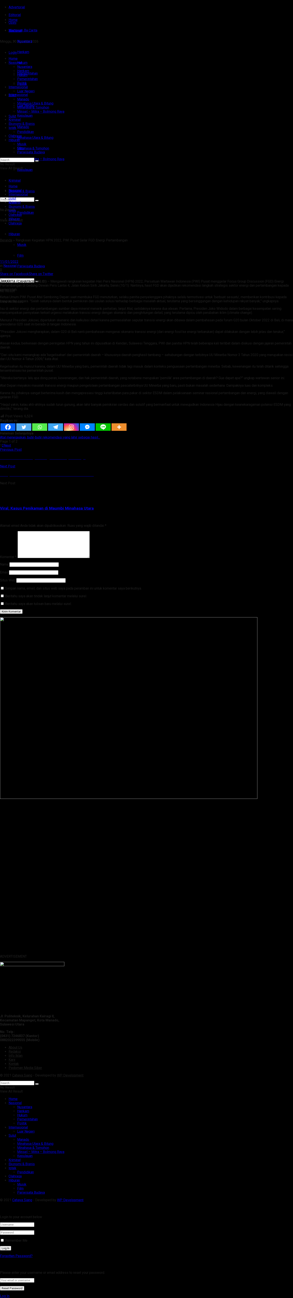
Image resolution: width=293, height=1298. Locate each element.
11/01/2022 (9, 262)
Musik (21, 245)
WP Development (70, 1075)
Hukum (22, 75)
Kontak (14, 1064)
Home (13, 20)
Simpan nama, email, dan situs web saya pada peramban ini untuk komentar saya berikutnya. (73, 588)
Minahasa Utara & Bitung (35, 138)
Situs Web (7, 580)
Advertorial (17, 7)
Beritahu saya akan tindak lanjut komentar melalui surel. (46, 596)
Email (4, 572)
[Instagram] (71, 427)
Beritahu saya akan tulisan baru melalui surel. (38, 604)
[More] (119, 427)
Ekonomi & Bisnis (22, 124)
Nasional (15, 63)
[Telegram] (55, 427)
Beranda (6, 240)
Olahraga (15, 136)
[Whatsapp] (39, 427)
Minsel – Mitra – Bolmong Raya (40, 159)
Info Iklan (16, 1056)
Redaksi (15, 1051)
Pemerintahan (27, 79)
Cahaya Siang (22, 1075)
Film (20, 255)
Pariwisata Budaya (31, 266)
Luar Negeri (26, 91)
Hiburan (14, 234)
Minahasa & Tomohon (33, 148)
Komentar (8, 557)
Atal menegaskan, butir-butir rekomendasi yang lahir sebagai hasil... (50, 437)
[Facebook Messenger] (87, 427)
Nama (4, 564)
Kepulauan (25, 170)
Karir (12, 1060)
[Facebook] (7, 427)
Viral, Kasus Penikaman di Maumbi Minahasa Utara (47, 508)
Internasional (18, 95)
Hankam (23, 71)
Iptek (12, 128)
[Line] (103, 427)
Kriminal (15, 120)
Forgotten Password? (16, 1256)
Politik (22, 83)
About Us (15, 1047)
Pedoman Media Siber (25, 1068)
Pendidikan (25, 213)
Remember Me (16, 1240)
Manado (23, 127)
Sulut (12, 116)
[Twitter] (23, 427)
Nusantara (24, 67)
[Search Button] (37, 161)
